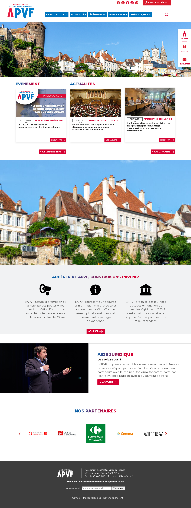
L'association (55, 14)
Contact (76, 498)
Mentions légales (92, 498)
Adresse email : (74, 488)
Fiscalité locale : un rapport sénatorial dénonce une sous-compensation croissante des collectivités (93, 127)
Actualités (78, 14)
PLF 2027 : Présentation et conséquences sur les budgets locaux (39, 125)
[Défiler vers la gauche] (20, 433)
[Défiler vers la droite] (166, 433)
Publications (118, 14)
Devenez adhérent (113, 498)
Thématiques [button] (139, 14)
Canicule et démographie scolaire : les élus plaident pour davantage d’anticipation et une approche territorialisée (148, 127)
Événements (98, 14)
